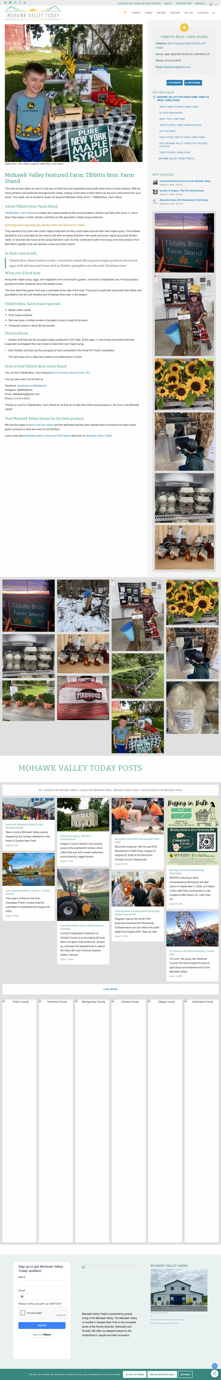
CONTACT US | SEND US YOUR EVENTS (139, 3)
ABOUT (168, 3)
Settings (185, 1374)
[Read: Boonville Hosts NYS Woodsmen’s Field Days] (155, 201)
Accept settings (135, 1374)
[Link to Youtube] (10, 2)
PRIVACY (200, 3)
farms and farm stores (41, 425)
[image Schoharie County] (203, 1122)
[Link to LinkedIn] (24, 2)
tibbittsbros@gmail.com (177, 67)
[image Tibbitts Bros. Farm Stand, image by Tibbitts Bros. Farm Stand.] (139, 728)
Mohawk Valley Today (98, 435)
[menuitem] (139, 3)
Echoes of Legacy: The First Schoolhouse (182, 190)
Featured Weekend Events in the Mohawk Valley (185, 181)
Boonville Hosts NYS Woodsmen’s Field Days (184, 199)
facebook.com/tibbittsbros (32, 385)
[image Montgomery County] (93, 1122)
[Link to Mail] (5, 2)
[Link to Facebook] (19, 2)
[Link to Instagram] (15, 2)
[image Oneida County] (130, 1122)
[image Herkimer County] (57, 1122)
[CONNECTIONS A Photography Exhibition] (218, 690)
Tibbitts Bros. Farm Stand (19, 213)
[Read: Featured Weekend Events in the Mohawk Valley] (155, 182)
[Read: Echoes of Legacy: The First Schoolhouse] (155, 192)
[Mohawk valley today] (32, 13)
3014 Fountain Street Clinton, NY (71, 372)
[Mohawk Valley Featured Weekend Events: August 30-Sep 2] (2, 690)
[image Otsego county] (166, 1122)
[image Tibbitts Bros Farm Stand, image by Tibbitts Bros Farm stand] (185, 244)
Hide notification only (162, 1374)
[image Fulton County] (20, 1122)
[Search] (214, 13)
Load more (110, 989)
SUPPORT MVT (184, 3)
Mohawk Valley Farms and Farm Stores (48, 435)
